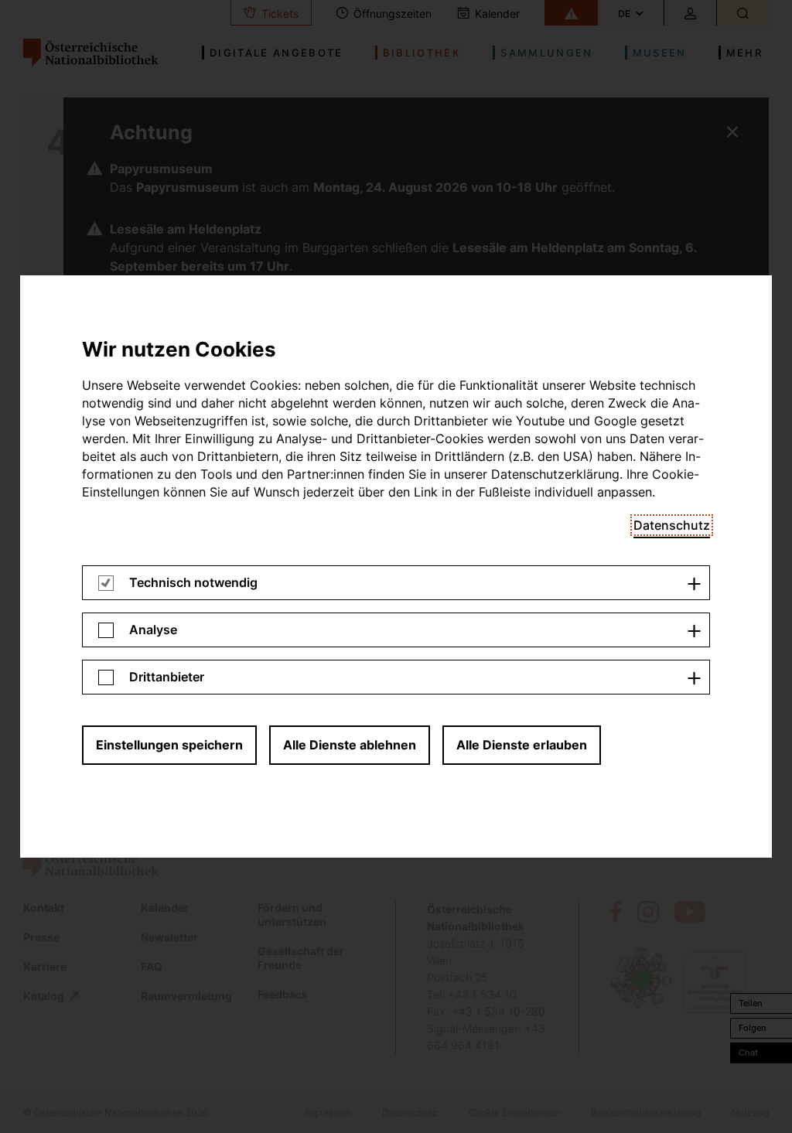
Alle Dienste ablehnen (349, 744)
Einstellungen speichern (169, 744)
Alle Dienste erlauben (521, 744)
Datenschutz (671, 525)
